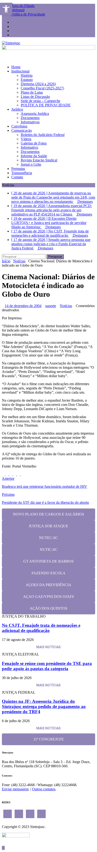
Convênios (19, 126)
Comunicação (21, 130)
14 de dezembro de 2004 (23, 306)
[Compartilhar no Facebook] (4, 474)
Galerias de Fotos (34, 143)
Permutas (18, 169)
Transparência (21, 173)
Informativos (30, 122)
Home (15, 67)
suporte (50, 306)
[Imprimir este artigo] (22, 474)
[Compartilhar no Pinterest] (15, 474)
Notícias (66, 306)
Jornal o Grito (31, 164)
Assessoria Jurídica (35, 114)
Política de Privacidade (28, 14)
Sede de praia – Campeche (40, 101)
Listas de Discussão (35, 97)
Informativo (29, 147)
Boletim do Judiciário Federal (43, 135)
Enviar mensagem (15, 789)
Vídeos (26, 139)
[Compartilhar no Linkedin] (11, 474)
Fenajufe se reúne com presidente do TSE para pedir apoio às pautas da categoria (47, 666)
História (26, 75)
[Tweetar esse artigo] (7, 474)
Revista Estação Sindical (39, 160)
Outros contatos (43, 789)
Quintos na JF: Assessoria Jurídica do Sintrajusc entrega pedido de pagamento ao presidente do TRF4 (44, 706)
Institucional (20, 71)
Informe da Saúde (34, 156)
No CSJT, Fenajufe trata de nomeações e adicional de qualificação (41, 628)
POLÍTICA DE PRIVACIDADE (46, 105)
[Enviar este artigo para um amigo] (19, 474)
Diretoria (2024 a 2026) (38, 84)
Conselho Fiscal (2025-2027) (42, 88)
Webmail (17, 10)
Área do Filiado (23, 6)
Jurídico (17, 109)
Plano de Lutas (32, 92)
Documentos (30, 118)
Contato (17, 177)
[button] (6, 9)
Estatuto (27, 80)
